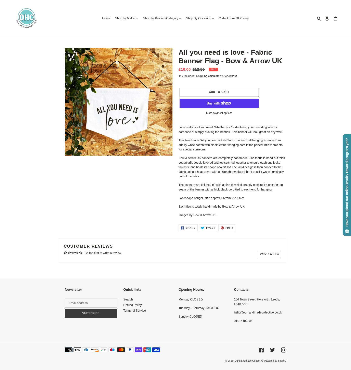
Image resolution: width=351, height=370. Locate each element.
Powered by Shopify (275, 360)
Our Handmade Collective (249, 360)
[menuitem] (106, 18)
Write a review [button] (269, 254)
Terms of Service (134, 310)
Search (128, 299)
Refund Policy (132, 305)
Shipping (201, 75)
